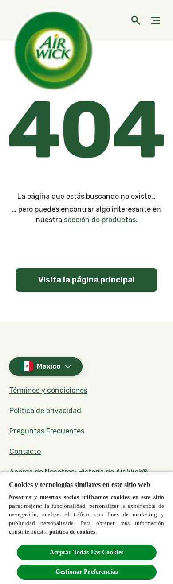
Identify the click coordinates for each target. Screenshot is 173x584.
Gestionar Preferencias (86, 572)
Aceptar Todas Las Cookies (87, 552)
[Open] (136, 20)
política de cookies (72, 531)
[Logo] (24, 20)
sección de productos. (101, 220)
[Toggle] (155, 20)
